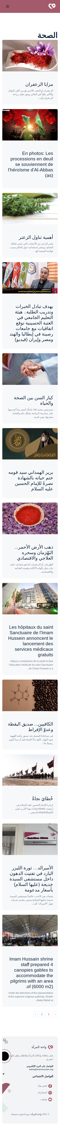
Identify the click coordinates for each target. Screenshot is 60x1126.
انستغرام (42, 1092)
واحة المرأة (36, 1114)
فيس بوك (42, 1085)
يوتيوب (43, 1099)
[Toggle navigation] (7, 6)
